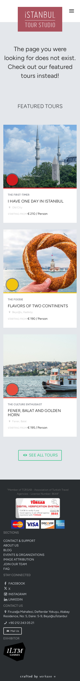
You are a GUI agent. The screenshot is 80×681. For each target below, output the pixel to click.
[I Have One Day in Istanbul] (40, 174)
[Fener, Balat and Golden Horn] (40, 385)
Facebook (16, 583)
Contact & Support (19, 541)
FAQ (6, 569)
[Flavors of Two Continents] (40, 278)
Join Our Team (15, 564)
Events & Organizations (23, 555)
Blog (7, 550)
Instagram (17, 594)
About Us (11, 545)
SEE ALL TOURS (43, 455)
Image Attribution (18, 559)
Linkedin (15, 599)
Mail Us (14, 631)
